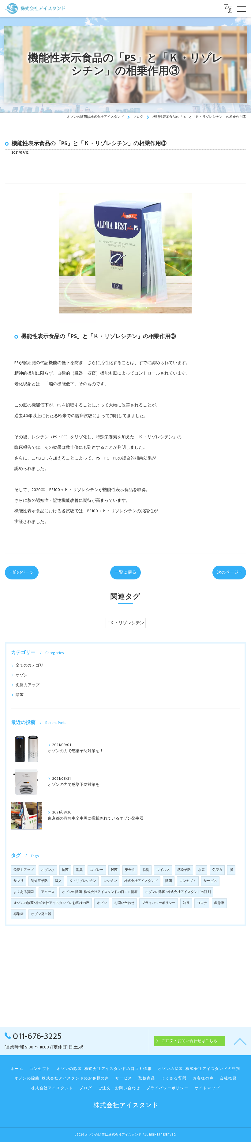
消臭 (79, 870)
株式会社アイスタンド (141, 881)
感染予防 (184, 870)
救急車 (219, 903)
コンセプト (187, 881)
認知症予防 (39, 881)
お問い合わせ (124, 903)
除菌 (20, 695)
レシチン (110, 881)
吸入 (58, 881)
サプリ (18, 881)
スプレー (96, 870)
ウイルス (163, 870)
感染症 (18, 914)
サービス (210, 881)
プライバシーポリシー (158, 903)
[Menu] (241, 8)
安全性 (130, 870)
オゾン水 (47, 870)
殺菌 (114, 870)
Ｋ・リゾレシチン (82, 881)
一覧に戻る (125, 572)
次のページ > (229, 572)
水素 (201, 870)
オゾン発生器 (41, 914)
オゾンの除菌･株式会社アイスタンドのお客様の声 (51, 903)
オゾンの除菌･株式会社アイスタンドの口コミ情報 (100, 892)
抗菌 (65, 870)
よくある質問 (23, 892)
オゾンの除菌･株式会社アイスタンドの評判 (178, 892)
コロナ (202, 903)
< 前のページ (21, 572)
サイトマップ (207, 1088)
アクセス (47, 892)
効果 (186, 903)
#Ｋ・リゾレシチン (125, 623)
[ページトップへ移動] (240, 1041)
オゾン (22, 675)
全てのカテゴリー (31, 665)
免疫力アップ (27, 685)
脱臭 (145, 870)
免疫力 (217, 870)
